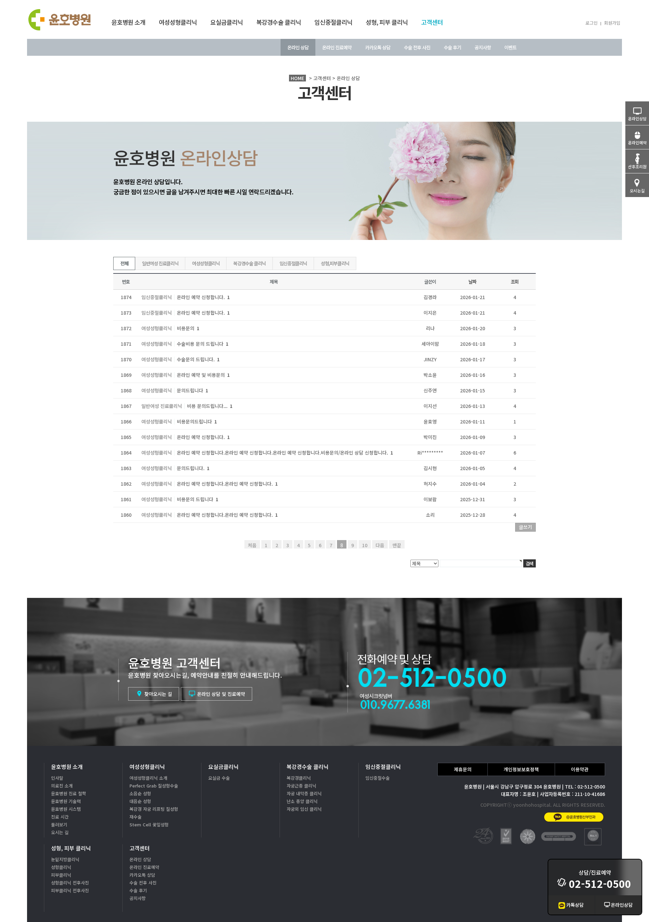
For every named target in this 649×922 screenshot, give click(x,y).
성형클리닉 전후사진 (70, 882)
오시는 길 (60, 832)
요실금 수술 (219, 777)
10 (364, 545)
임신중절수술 (377, 777)
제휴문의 (463, 769)
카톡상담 (575, 904)
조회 (515, 281)
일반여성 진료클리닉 (160, 263)
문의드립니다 (192, 390)
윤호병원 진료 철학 (68, 793)
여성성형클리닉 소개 (148, 777)
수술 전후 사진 (417, 47)
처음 (252, 545)
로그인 (591, 23)
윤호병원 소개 (128, 22)
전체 (124, 263)
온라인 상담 (298, 47)
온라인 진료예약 (337, 47)
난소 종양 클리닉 (302, 801)
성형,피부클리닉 (335, 263)
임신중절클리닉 (333, 22)
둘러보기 (59, 824)
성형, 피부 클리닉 (387, 22)
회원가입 (612, 23)
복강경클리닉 (299, 777)
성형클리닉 (61, 867)
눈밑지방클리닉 (65, 859)
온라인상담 (622, 904)
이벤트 (510, 47)
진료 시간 (60, 816)
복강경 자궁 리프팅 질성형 (153, 808)
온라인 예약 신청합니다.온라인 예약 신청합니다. (227, 483)
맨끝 (396, 545)
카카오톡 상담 (377, 47)
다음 (380, 545)
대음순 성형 (140, 801)
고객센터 (432, 22)
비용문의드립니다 (197, 421)
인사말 (57, 777)
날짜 (472, 281)
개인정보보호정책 (521, 769)
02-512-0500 (600, 883)
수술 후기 (452, 47)
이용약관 (579, 769)
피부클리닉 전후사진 (70, 890)
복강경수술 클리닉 (278, 22)
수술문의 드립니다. (198, 359)
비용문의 (188, 328)
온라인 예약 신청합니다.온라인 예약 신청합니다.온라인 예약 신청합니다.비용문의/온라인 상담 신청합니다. (285, 452)
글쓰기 (525, 527)
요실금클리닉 (226, 22)
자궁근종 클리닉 (301, 785)
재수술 (135, 816)
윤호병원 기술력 (66, 801)
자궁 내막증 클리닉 (304, 793)
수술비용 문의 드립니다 (203, 343)
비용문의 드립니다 (197, 499)
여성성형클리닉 (178, 22)
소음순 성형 (140, 793)
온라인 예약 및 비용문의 (203, 374)
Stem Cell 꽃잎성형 (149, 824)
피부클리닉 (61, 874)
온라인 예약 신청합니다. (203, 297)
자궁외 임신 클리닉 (304, 808)
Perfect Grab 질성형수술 (153, 785)
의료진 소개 (62, 785)
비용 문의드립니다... (210, 406)
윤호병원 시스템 (66, 808)
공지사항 (483, 47)
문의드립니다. (193, 468)
